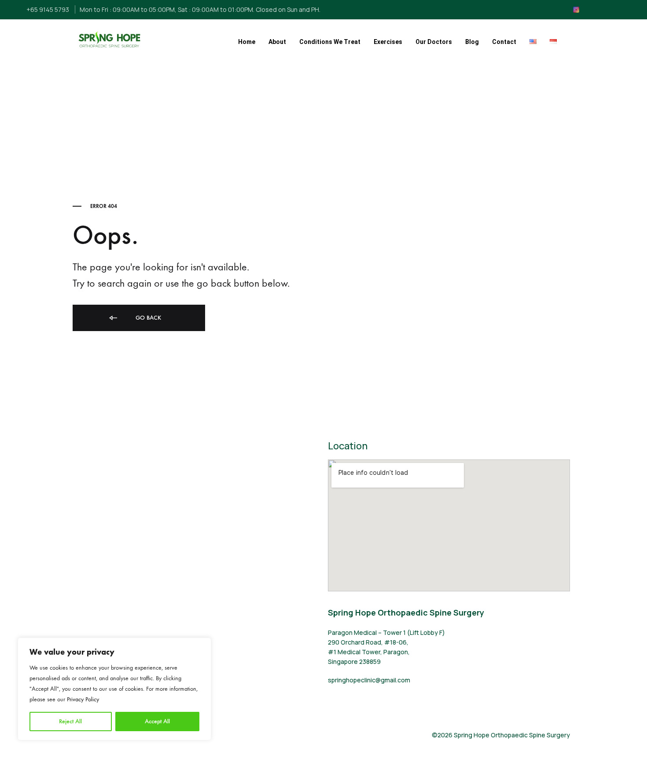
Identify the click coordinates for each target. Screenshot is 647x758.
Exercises (388, 41)
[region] (114, 689)
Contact (504, 41)
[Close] (202, 645)
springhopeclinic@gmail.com (369, 680)
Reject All (70, 721)
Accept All (157, 721)
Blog (472, 41)
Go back (147, 317)
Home (246, 41)
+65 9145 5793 (47, 9)
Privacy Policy (83, 699)
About (277, 41)
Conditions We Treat (329, 41)
